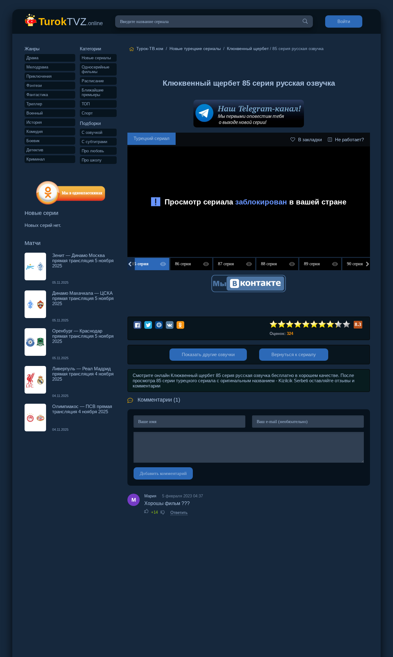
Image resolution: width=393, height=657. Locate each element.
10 (347, 324)
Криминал (35, 159)
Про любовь (93, 151)
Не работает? (349, 139)
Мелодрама (37, 67)
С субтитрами (94, 141)
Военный (34, 113)
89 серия (312, 264)
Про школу (92, 160)
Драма (32, 58)
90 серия (355, 264)
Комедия (34, 131)
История (34, 122)
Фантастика (37, 94)
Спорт (87, 113)
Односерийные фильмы (95, 69)
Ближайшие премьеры (92, 92)
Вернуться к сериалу (293, 354)
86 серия (183, 264)
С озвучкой (92, 132)
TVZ (70, 21)
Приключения (39, 76)
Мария (150, 496)
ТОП (86, 104)
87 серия (226, 264)
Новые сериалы (96, 58)
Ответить (179, 512)
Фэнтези (34, 85)
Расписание (93, 81)
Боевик (33, 140)
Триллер (34, 104)
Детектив (34, 150)
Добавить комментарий (163, 473)
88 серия (269, 264)
